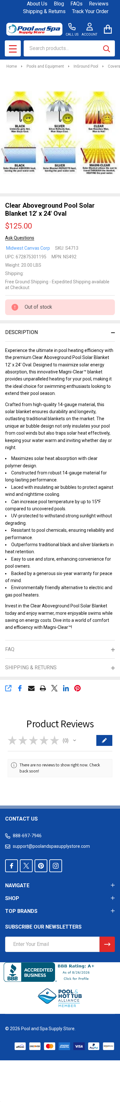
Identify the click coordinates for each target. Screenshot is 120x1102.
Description (21, 332)
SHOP (12, 898)
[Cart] (107, 29)
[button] (74, 740)
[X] (54, 688)
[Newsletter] (107, 944)
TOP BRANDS (21, 911)
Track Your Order (90, 11)
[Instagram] (55, 866)
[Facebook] (20, 688)
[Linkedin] (66, 688)
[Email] (31, 688)
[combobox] (69, 48)
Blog (59, 4)
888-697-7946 (27, 835)
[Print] (43, 688)
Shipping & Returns (44, 11)
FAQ (9, 649)
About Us (37, 4)
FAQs (76, 4)
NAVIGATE (17, 885)
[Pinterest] (77, 688)
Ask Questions (19, 238)
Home (11, 66)
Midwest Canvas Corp (28, 248)
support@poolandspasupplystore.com (51, 846)
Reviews (98, 4)
